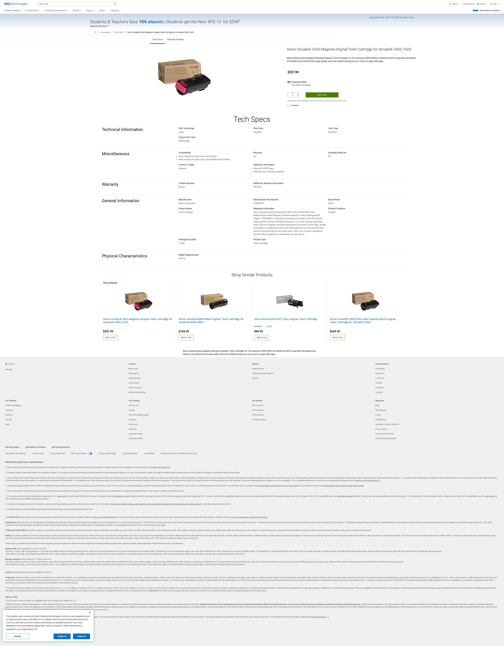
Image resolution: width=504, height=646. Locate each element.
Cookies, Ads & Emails (107, 453)
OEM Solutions (258, 415)
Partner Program (259, 420)
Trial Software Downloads (385, 438)
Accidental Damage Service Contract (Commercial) (343, 486)
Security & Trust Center (384, 434)
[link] (469, 4)
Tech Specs (157, 39)
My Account (133, 369)
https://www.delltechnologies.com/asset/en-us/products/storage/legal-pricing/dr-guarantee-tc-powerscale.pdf (155, 504)
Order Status (134, 373)
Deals (7, 424)
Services (8, 420)
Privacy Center (381, 429)
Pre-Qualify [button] (306, 85)
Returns (255, 378)
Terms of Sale (38, 453)
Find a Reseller (258, 410)
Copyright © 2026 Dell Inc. (15, 453)
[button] (455, 4)
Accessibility (149, 453)
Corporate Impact (136, 434)
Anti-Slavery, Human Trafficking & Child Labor (178, 453)
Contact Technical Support (263, 373)
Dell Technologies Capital (139, 415)
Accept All (81, 636)
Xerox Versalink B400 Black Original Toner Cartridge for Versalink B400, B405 (211, 320)
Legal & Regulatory (130, 453)
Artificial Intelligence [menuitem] (12, 10)
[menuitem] (33, 11)
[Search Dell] (115, 4)
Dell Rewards (380, 410)
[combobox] (77, 4)
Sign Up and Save (98, 26)
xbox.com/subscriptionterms (105, 517)
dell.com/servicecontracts (367, 480)
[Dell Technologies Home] (16, 4)
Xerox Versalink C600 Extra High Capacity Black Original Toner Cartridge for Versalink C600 (363, 320)
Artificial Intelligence (13, 405)
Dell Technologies (12, 447)
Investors (132, 420)
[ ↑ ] (379, 480)
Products (9, 410)
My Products (134, 383)
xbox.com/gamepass (239, 517)
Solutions (9, 415)
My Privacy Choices (79, 453)
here (163, 525)
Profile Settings (135, 378)
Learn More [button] (296, 85)
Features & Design (175, 39)
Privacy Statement (57, 453)
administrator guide (121, 496)
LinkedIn (378, 383)
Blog (377, 405)
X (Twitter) (379, 378)
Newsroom (133, 424)
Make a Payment (135, 387)
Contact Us (379, 373)
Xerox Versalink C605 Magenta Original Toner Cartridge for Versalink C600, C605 (137, 320)
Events (378, 415)
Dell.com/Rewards (317, 617)
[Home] (95, 32)
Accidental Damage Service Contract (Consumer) (278, 486)
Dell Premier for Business (490, 10)
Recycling (132, 429)
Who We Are (133, 405)
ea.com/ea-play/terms (258, 517)
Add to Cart (322, 95)
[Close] (90, 612)
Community (380, 369)
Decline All (62, 636)
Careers (132, 410)
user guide (62, 496)
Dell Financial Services (61, 447)
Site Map (8, 370)
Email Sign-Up (381, 420)
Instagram (379, 387)
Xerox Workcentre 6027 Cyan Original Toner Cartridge (285, 319)
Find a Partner (258, 405)
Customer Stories (136, 438)
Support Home (258, 369)
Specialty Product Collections (387, 424)
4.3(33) (269, 326)
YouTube (378, 392)
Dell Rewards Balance (137, 392)
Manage (17, 636)
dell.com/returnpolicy (161, 467)
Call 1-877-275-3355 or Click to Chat (391, 17)
